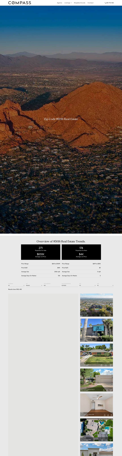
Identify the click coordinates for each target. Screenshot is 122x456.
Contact (91, 3)
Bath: (98, 283)
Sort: (27, 283)
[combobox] (16, 285)
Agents (59, 3)
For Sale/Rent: (10, 283)
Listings (68, 3)
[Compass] (19, 4)
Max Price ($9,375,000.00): (66, 283)
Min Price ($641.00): (47, 283)
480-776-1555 (109, 3)
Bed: (80, 283)
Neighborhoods (79, 3)
